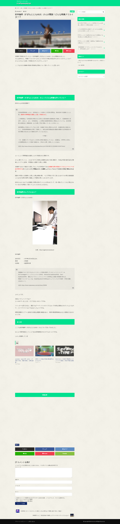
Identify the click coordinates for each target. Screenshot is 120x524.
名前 (17, 479)
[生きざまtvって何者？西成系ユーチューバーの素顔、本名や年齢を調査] (64, 351)
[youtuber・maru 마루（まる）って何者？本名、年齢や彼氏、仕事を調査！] (24, 351)
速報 (18, 444)
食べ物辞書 (81, 65)
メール (17, 485)
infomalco (93, 521)
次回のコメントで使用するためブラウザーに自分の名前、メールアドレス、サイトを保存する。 (41, 498)
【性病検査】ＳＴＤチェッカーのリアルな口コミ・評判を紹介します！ (90, 48)
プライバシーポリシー (20, 521)
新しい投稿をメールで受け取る (24, 501)
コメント (18, 467)
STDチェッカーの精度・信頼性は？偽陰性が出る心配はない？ (90, 42)
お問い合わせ (31, 521)
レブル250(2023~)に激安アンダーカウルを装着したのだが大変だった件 (90, 30)
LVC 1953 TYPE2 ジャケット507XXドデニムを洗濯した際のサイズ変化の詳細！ (90, 24)
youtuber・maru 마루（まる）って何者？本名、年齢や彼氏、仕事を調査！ (24, 360)
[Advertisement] (45, 79)
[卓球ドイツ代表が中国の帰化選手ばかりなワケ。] (44, 351)
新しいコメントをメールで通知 (24, 499)
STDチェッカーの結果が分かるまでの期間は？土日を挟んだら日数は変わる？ (90, 36)
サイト (17, 491)
